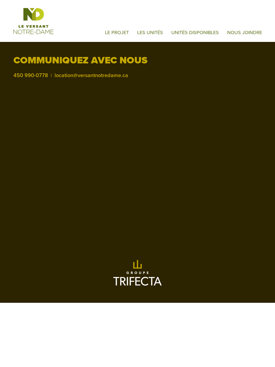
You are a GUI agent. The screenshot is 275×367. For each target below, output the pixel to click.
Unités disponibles (195, 32)
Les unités (150, 32)
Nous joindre (244, 32)
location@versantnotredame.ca (91, 75)
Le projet (117, 32)
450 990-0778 (30, 75)
